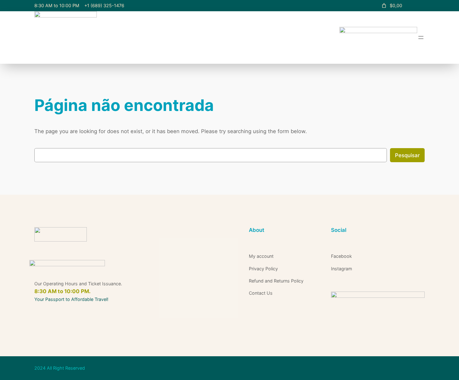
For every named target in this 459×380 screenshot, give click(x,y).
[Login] (417, 5)
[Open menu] (421, 37)
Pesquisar (407, 155)
